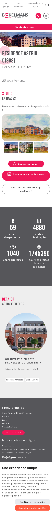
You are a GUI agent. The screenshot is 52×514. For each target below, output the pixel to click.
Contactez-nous (25, 26)
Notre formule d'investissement (17, 413)
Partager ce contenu (48, 5)
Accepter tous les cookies (32, 508)
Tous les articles (14, 380)
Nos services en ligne (35, 4)
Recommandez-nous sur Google (16, 453)
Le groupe (6, 4)
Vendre (5, 423)
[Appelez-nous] (38, 16)
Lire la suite (32, 380)
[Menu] (46, 16)
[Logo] (15, 15)
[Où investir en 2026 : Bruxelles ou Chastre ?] (26, 333)
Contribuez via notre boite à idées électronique (23, 449)
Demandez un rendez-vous (29, 173)
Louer (5, 420)
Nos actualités (18, 4)
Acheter (6, 416)
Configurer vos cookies (32, 502)
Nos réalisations (9, 427)
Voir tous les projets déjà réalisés (26, 189)
